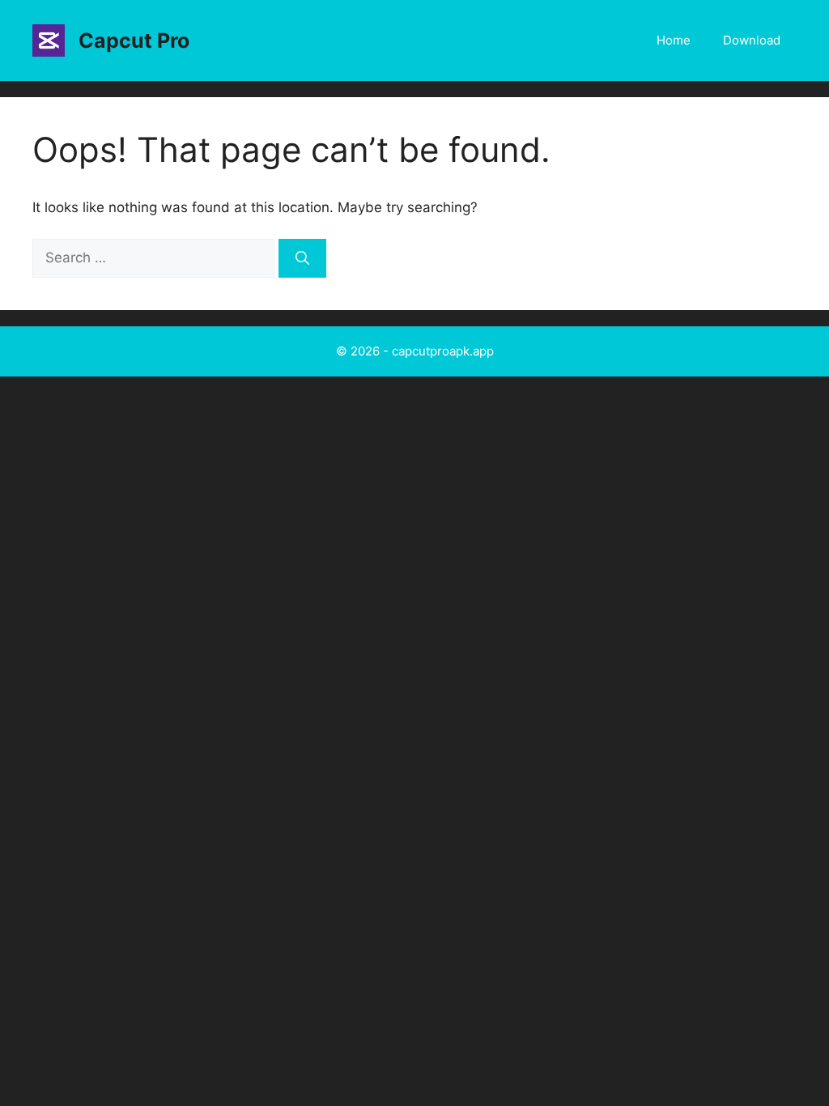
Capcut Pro (134, 40)
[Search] (302, 258)
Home (674, 40)
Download (751, 40)
